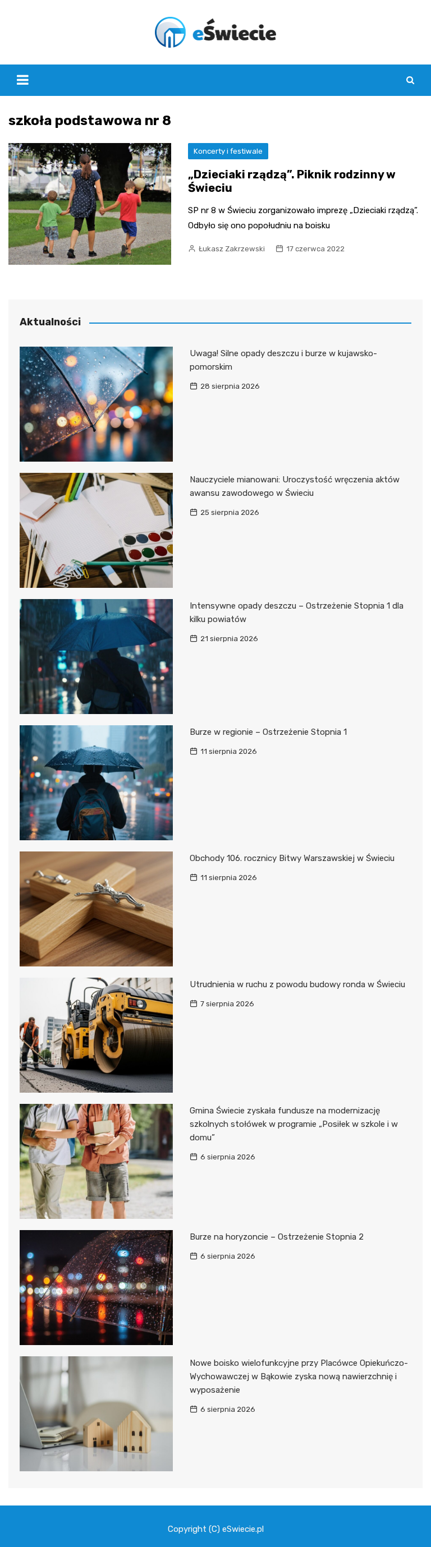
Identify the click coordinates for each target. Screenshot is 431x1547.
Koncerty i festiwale (228, 151)
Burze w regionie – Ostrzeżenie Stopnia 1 (268, 732)
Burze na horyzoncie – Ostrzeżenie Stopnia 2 (277, 1237)
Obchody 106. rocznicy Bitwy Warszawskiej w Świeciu (292, 858)
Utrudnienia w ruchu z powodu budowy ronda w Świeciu (297, 984)
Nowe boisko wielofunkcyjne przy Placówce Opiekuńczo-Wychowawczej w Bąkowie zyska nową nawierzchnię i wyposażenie (299, 1376)
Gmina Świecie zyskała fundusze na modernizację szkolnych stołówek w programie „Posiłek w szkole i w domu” (294, 1124)
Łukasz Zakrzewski (232, 249)
